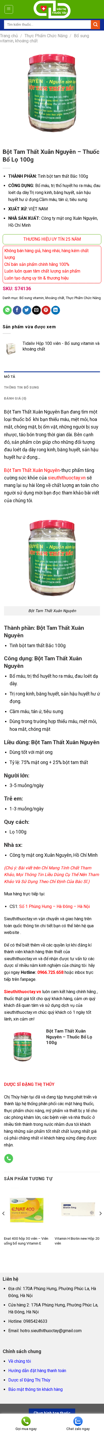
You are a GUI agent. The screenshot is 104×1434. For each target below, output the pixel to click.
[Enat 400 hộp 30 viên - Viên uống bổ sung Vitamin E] (26, 1210)
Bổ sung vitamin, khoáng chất (41, 298)
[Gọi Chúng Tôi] (8, 1158)
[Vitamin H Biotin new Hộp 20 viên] (77, 1210)
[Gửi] (95, 24)
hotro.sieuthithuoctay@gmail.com (51, 1330)
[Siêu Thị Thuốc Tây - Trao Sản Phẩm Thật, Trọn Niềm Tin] (52, 9)
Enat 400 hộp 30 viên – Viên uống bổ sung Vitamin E (26, 1240)
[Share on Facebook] (17, 310)
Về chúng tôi (19, 1361)
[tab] (52, 376)
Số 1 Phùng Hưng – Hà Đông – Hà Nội (54, 906)
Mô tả (9, 377)
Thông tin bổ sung (21, 387)
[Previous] (3, 1224)
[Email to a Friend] (36, 310)
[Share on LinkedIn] (55, 310)
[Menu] (9, 9)
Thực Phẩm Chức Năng (46, 35)
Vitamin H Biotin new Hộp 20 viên (77, 1240)
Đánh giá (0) (15, 398)
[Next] (100, 1224)
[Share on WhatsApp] (7, 310)
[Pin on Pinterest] (46, 310)
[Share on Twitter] (26, 310)
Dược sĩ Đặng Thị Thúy (29, 1380)
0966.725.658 (50, 972)
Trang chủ (9, 35)
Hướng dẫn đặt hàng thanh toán (37, 1370)
